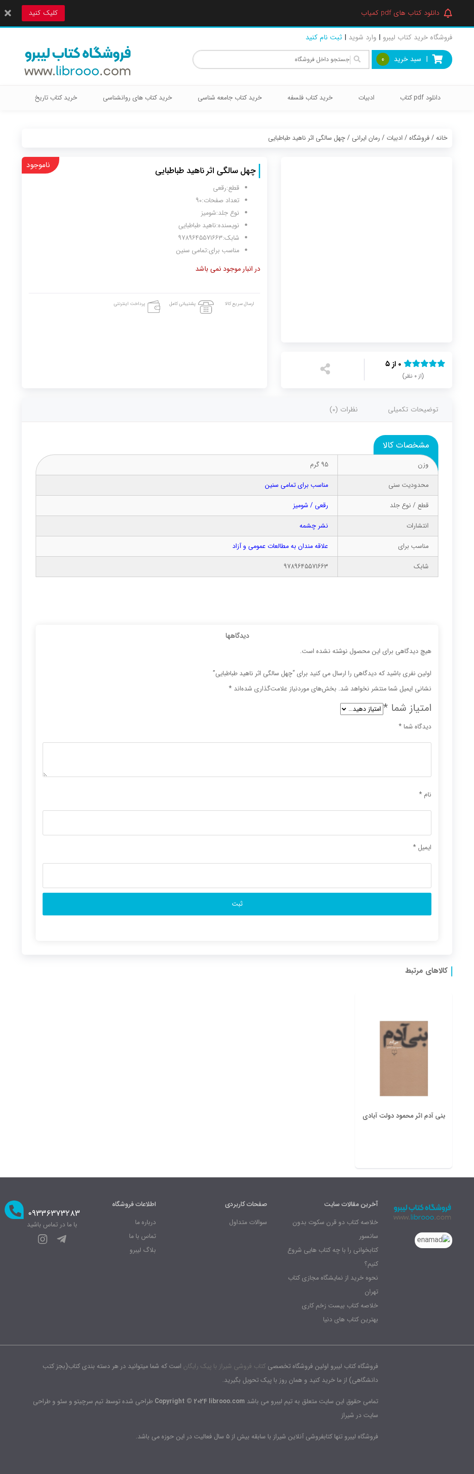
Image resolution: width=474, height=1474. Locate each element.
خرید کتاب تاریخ (56, 98)
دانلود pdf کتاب (420, 98)
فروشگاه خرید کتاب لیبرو (417, 37)
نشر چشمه (313, 526)
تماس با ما (142, 1236)
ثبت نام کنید (324, 37)
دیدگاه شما (415, 726)
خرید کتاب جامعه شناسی (230, 98)
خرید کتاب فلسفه (310, 98)
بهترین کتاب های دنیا (350, 1319)
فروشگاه (419, 138)
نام (425, 795)
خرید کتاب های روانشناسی (137, 98)
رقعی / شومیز (310, 505)
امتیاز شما (407, 708)
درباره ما (145, 1222)
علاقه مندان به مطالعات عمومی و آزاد (280, 546)
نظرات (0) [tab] (344, 409)
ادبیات (366, 98)
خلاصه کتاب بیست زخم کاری (340, 1305)
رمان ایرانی (366, 138)
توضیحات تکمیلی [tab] (413, 409)
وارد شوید (362, 37)
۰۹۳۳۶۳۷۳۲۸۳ (54, 1213)
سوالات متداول (248, 1222)
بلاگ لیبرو (143, 1250)
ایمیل (422, 847)
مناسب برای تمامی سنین (296, 485)
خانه (442, 138)
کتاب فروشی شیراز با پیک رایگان (224, 1366)
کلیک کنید (43, 13)
